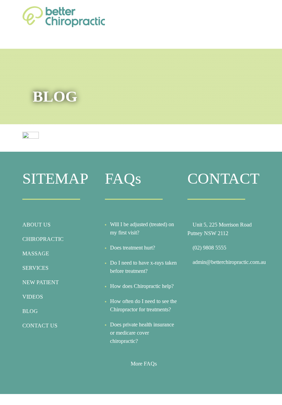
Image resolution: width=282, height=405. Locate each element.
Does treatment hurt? (132, 248)
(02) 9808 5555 (209, 248)
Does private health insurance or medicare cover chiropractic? (142, 333)
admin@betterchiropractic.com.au (229, 262)
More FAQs (144, 364)
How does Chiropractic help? (142, 286)
